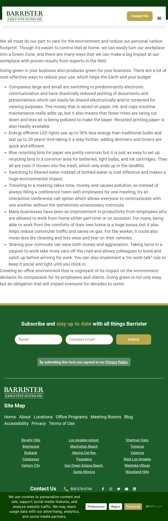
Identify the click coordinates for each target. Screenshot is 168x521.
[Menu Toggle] (159, 18)
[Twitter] (118, 489)
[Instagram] (110, 489)
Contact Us (43, 489)
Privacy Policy (116, 362)
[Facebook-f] (103, 489)
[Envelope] (126, 489)
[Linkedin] (134, 489)
